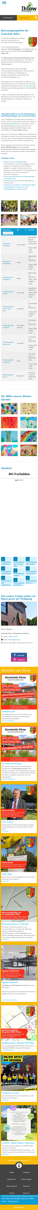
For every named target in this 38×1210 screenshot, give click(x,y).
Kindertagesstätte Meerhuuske (31, 563)
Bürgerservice (11, 1179)
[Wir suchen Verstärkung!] (19, 744)
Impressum (26, 1193)
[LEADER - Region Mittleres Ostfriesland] (19, 1123)
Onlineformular (14, 124)
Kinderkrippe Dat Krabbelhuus (6, 583)
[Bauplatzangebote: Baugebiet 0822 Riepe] (19, 1023)
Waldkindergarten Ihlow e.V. (31, 582)
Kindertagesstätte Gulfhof (19, 575)
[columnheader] (8, 230)
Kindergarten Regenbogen (6, 572)
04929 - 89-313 (13, 636)
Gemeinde (26, 1172)
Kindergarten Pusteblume (6, 563)
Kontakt (11, 1193)
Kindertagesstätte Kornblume (19, 584)
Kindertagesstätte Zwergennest (31, 572)
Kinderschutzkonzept (10, 180)
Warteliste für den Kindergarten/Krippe (15, 162)
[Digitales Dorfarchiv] (19, 963)
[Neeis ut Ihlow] (19, 802)
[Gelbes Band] (19, 854)
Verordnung (29, 86)
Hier (26, 60)
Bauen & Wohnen (11, 1186)
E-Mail (30, 252)
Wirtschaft (26, 1186)
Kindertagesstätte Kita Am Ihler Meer (8, 309)
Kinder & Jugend (26, 1179)
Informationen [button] (13, 1201)
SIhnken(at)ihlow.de (14, 639)
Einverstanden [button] (19, 1207)
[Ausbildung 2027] (19, 692)
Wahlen (12, 1172)
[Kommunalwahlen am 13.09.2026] (19, 904)
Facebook (20, 655)
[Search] (35, 17)
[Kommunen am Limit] (19, 1073)
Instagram (21, 660)
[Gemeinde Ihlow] (28, 7)
